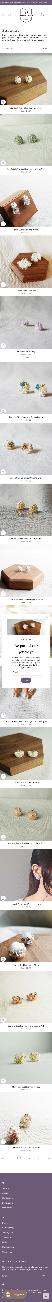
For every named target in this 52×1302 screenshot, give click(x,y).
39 (38, 1158)
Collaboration (8, 1247)
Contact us (7, 1252)
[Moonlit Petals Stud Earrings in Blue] (26, 875)
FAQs (4, 1242)
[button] (9, 14)
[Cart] (48, 14)
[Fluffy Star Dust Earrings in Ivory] (26, 1058)
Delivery (5, 1223)
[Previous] (6, 1158)
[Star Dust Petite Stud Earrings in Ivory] (26, 79)
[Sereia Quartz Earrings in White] (26, 201)
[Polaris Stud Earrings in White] (26, 936)
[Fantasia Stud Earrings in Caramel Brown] (26, 449)
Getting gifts (7, 1198)
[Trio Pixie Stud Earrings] (26, 322)
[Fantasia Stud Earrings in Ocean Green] (26, 388)
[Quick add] (3, 102)
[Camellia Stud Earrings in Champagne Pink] (26, 997)
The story (6, 1188)
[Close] (47, 617)
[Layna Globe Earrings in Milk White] (26, 510)
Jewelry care (7, 1232)
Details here (42, 3)
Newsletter (7, 1208)
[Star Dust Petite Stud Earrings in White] (26, 570)
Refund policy (8, 1228)
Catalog (5, 1193)
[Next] (46, 1158)
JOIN (26, 680)
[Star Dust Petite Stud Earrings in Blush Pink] (26, 814)
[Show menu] (3, 14)
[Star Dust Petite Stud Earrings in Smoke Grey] (26, 140)
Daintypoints (7, 1203)
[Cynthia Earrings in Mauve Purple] (26, 1118)
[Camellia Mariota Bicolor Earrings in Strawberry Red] (26, 692)
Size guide (6, 1237)
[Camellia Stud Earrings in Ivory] (26, 753)
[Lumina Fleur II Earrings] (26, 261)
